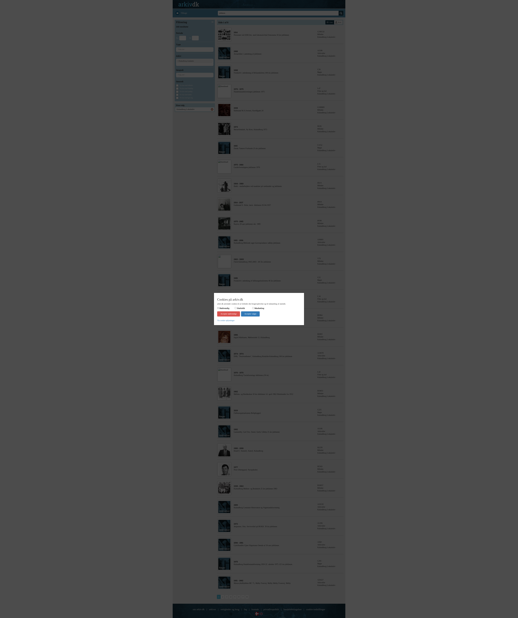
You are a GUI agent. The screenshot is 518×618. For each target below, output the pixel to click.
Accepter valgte (250, 314)
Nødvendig (224, 308)
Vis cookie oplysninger (226, 320)
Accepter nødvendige (229, 314)
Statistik (241, 308)
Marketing (259, 308)
